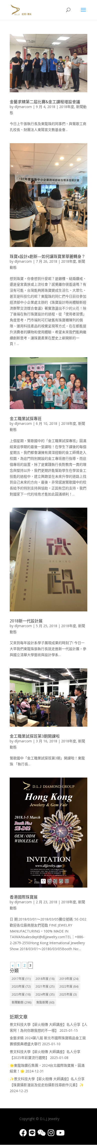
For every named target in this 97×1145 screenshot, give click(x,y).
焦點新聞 (45, 1002)
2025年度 (68, 994)
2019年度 (68, 979)
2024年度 (45, 994)
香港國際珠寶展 (24, 897)
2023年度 (21, 994)
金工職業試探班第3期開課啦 (35, 736)
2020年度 (21, 986)
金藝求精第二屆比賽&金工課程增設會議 (45, 102)
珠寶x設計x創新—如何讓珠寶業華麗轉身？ (47, 256)
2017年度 (21, 979)
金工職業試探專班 (26, 418)
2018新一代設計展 (26, 621)
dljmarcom (23, 106)
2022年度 (68, 986)
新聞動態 (21, 1002)
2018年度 (66, 106)
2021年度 (45, 986)
